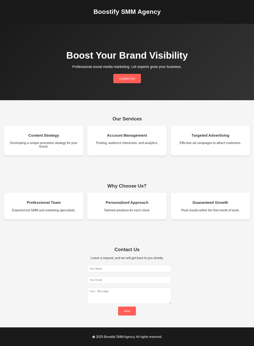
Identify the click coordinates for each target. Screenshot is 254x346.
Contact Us (127, 78)
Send (127, 311)
